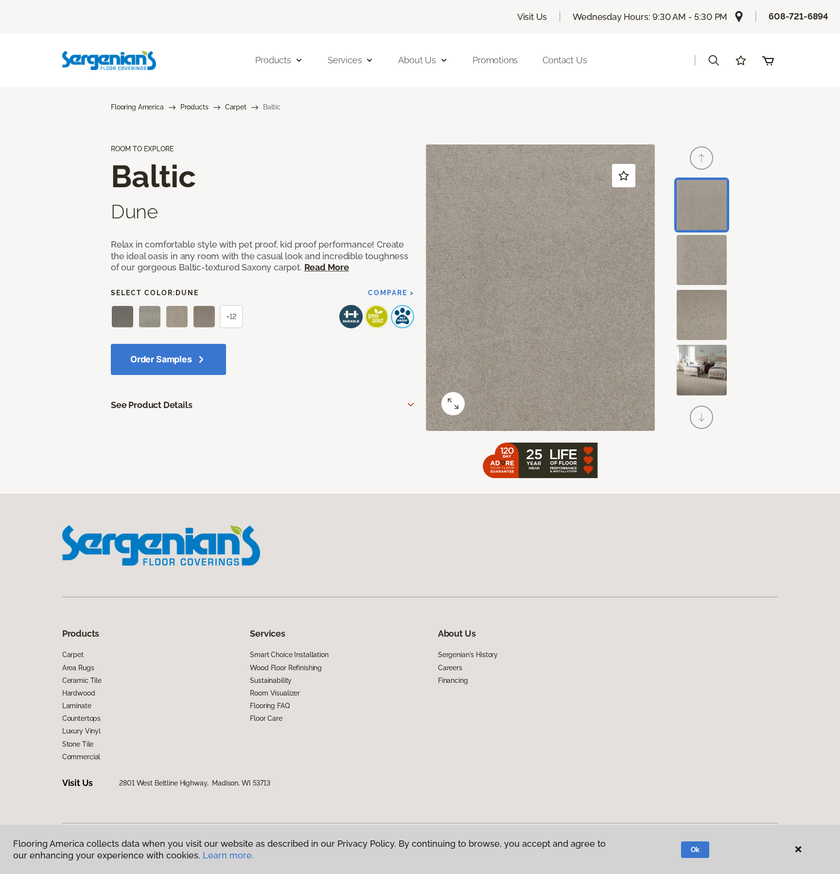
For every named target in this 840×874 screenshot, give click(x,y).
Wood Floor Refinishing (286, 668)
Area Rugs (78, 668)
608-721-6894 (798, 16)
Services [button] (345, 60)
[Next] (701, 417)
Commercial (81, 757)
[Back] (701, 158)
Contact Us (564, 60)
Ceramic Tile (82, 680)
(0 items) (768, 60)
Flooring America (137, 107)
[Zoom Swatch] (453, 403)
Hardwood (78, 693)
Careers (450, 668)
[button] (713, 60)
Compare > (391, 293)
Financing (453, 680)
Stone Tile (78, 744)
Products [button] (273, 60)
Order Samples (161, 359)
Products (194, 107)
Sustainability (271, 680)
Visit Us (532, 17)
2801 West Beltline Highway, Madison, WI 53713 (194, 783)
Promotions (495, 60)
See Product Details (151, 405)
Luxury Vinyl (81, 731)
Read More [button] (326, 267)
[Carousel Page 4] (701, 369)
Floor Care (266, 718)
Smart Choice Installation (289, 655)
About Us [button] (417, 60)
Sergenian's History (468, 655)
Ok (695, 850)
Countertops (81, 718)
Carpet (235, 107)
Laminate (76, 706)
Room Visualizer (275, 693)
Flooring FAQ (269, 706)
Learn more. (228, 855)
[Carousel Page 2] (701, 259)
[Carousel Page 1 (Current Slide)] (701, 205)
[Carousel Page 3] (701, 314)
